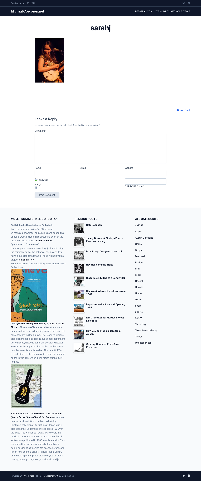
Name (38, 168)
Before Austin (143, 11)
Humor (139, 293)
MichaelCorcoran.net (27, 11)
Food (138, 274)
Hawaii (139, 287)
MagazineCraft (51, 476)
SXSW (138, 318)
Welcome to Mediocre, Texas (173, 11)
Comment (40, 131)
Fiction (139, 262)
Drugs (138, 250)
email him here (27, 259)
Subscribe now (43, 240)
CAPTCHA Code (134, 186)
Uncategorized (143, 342)
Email (83, 168)
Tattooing (140, 324)
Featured (140, 256)
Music (138, 299)
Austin (138, 231)
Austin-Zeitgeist (144, 237)
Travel (138, 336)
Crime (138, 243)
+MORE (139, 225)
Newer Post (183, 110)
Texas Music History (146, 330)
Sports (139, 311)
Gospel (139, 280)
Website (129, 168)
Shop (138, 305)
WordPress (29, 476)
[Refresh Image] (55, 187)
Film (137, 268)
